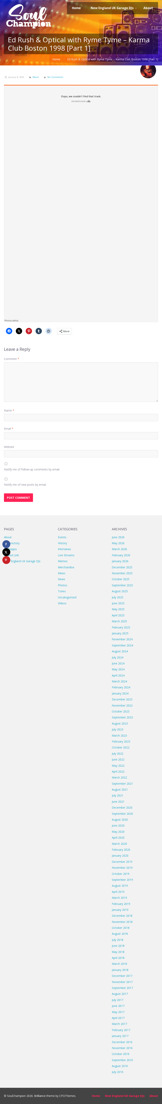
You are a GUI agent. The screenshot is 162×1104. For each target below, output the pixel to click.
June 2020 (118, 825)
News (61, 579)
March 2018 (119, 964)
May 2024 (118, 669)
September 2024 (122, 645)
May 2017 (118, 1012)
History (62, 543)
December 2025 (122, 567)
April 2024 (118, 675)
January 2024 (120, 693)
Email (8, 428)
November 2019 (122, 867)
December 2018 (122, 916)
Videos (62, 603)
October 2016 (120, 1054)
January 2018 (120, 970)
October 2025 (120, 579)
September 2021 (122, 783)
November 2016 (122, 1048)
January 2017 (120, 1036)
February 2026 (121, 555)
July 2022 (117, 753)
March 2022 (119, 777)
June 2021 (118, 801)
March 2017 (119, 1024)
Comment (11, 359)
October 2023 (120, 711)
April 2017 (118, 1018)
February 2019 (121, 904)
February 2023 (121, 741)
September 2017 (122, 988)
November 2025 (122, 573)
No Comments (55, 77)
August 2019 (120, 885)
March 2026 (119, 549)
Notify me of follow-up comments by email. (32, 469)
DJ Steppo (10, 549)
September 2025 (122, 585)
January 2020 (120, 855)
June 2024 (118, 663)
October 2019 (120, 874)
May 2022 (118, 765)
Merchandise (66, 567)
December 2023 (122, 699)
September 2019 (122, 880)
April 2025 (118, 615)
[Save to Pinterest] (6, 560)
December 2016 (122, 1042)
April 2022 (118, 771)
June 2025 (118, 603)
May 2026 (118, 543)
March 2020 (119, 844)
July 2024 (117, 657)
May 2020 (118, 831)
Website (9, 447)
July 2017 (117, 1000)
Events (62, 537)
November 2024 (122, 639)
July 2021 (117, 795)
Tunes (62, 591)
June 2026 (118, 537)
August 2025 (120, 591)
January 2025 (120, 633)
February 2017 (121, 1030)
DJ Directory (12, 543)
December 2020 (122, 807)
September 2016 (122, 1060)
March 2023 (119, 735)
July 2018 (117, 940)
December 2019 (122, 862)
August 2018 (120, 934)
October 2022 (120, 747)
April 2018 (118, 958)
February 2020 (121, 849)
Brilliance (40, 1096)
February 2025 (121, 627)
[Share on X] (6, 552)
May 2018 (118, 952)
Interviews (64, 549)
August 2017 (120, 994)
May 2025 (118, 609)
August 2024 (120, 651)
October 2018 (120, 928)
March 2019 (119, 898)
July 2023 (117, 729)
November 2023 (122, 705)
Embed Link (11, 555)
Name (9, 410)
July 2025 (117, 597)
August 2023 (120, 723)
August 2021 (120, 789)
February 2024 (121, 687)
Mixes (36, 77)
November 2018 (122, 922)
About (8, 537)
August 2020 (120, 819)
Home (56, 59)
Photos (62, 585)
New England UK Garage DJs (22, 561)
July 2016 (117, 1072)
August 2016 (120, 1066)
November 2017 (122, 982)
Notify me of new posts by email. (25, 484)
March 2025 (119, 621)
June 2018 (118, 946)
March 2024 (119, 681)
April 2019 (118, 892)
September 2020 (122, 813)
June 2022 (118, 759)
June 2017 (118, 1006)
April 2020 (118, 837)
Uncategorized (67, 597)
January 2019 (120, 910)
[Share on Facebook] (6, 544)
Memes (63, 561)
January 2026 (120, 561)
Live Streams (66, 555)
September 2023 (122, 717)
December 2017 (122, 976)
